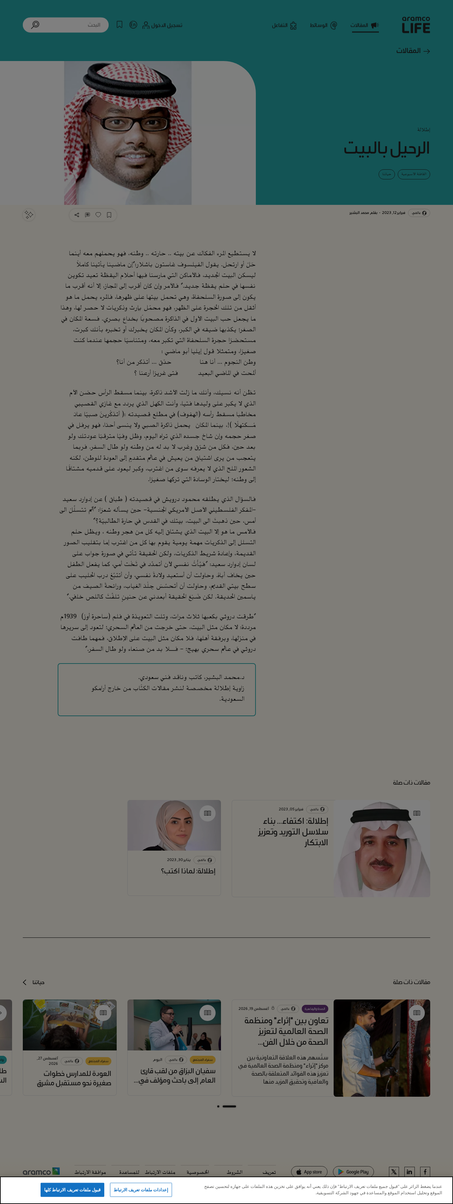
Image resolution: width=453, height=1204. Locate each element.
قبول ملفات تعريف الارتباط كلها (72, 1190)
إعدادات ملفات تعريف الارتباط (141, 1190)
